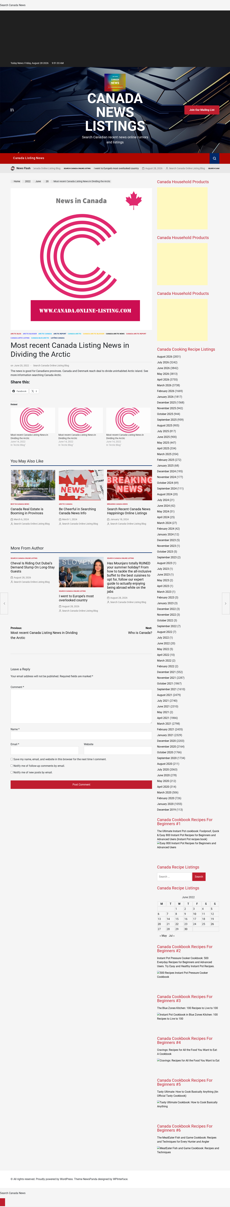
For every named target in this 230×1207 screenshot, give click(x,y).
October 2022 (165, 620)
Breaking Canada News (117, 504)
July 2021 (163, 700)
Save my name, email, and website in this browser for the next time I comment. (59, 759)
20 (159, 924)
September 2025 (167, 419)
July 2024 (163, 500)
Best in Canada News (20, 504)
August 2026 (164, 356)
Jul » (172, 935)
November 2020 (166, 746)
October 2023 (165, 551)
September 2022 (167, 626)
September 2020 (167, 758)
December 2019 (166, 809)
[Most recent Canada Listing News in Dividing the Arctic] (33, 420)
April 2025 (163, 448)
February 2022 (165, 666)
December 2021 (166, 672)
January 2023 (165, 603)
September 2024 (167, 488)
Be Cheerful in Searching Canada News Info (77, 511)
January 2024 (165, 534)
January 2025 (165, 465)
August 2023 (164, 563)
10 (194, 914)
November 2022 (166, 614)
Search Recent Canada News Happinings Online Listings (128, 511)
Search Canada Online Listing (38, 168)
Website (88, 744)
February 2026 (165, 391)
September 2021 (167, 689)
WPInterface (120, 1179)
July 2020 (163, 769)
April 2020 (163, 786)
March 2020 (164, 792)
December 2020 (166, 740)
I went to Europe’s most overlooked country (77, 168)
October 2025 (165, 414)
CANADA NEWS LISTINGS (115, 112)
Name (15, 729)
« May (163, 935)
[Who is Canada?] (226, 603)
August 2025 (164, 425)
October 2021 (165, 683)
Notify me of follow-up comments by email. (39, 765)
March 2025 (164, 454)
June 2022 (163, 643)
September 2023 (167, 557)
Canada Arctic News (115, 334)
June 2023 (163, 574)
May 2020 (163, 781)
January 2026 (165, 396)
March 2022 (164, 660)
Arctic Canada (45, 334)
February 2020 (165, 798)
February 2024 (165, 528)
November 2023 (166, 546)
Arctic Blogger (30, 334)
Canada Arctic (74, 334)
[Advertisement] (115, 34)
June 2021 (163, 706)
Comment (17, 687)
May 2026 (163, 373)
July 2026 (163, 362)
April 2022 (163, 654)
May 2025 (163, 442)
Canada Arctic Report (136, 334)
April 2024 (163, 517)
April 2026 (163, 379)
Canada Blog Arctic (40, 338)
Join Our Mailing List (201, 109)
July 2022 (163, 637)
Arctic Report (60, 334)
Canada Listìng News (28, 158)
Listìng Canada (57, 338)
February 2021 (165, 729)
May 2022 (163, 649)
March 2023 (164, 591)
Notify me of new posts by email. (33, 772)
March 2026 (164, 385)
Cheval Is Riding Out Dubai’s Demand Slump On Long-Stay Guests (33, 567)
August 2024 (164, 494)
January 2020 (165, 804)
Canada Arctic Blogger (93, 334)
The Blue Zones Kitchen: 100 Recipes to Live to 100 (187, 1008)
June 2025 (163, 437)
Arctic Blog (16, 334)
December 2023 (166, 540)
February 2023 (165, 597)
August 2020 (164, 763)
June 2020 (163, 775)
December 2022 (166, 609)
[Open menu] (12, 110)
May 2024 (163, 511)
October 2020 (165, 752)
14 (168, 919)
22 (176, 924)
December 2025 (166, 402)
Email (15, 744)
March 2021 (164, 723)
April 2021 (163, 718)
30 (185, 929)
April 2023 (163, 586)
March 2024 (164, 523)
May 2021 (163, 712)
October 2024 (165, 482)
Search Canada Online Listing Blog (148, 168)
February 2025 (165, 459)
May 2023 (163, 580)
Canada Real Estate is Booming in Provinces (27, 511)
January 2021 (165, 735)
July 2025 (163, 431)
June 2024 (163, 505)
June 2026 (163, 368)
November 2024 (166, 477)
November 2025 (166, 408)
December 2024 (166, 471)
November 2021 (166, 677)
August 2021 (164, 695)
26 (212, 924)
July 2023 (163, 568)
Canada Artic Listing (20, 338)
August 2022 (164, 632)
